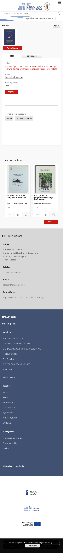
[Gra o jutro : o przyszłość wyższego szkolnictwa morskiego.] (45, 179)
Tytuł (5, 392)
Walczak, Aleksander (14, 77)
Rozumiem (32, 545)
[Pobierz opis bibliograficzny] (9, 215)
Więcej (51, 222)
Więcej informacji (45, 543)
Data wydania (9, 407)
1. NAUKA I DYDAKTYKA (13, 338)
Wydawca (7, 423)
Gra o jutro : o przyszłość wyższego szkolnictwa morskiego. (43, 197)
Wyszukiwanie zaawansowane (39, 18)
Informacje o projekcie (12, 438)
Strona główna (9, 324)
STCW (9, 118)
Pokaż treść (12, 48)
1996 (7, 85)
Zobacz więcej (9, 377)
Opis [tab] (12, 56)
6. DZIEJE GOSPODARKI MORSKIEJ (16, 364)
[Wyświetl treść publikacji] (18, 215)
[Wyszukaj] (59, 13)
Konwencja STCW (24, 118)
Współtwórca (8, 402)
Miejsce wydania (10, 418)
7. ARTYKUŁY (8, 369)
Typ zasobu (8, 412)
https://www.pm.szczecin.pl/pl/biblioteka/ (22, 297)
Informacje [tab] (31, 56)
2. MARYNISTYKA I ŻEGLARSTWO (16, 344)
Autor (5, 397)
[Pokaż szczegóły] (26, 215)
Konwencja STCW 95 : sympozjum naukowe (16, 196)
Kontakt (6, 448)
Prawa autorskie (10, 443)
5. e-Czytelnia (8, 359)
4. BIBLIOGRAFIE (10, 354)
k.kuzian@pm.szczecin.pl (14, 285)
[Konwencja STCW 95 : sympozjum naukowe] (18, 179)
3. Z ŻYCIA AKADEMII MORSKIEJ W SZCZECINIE (22, 349)
